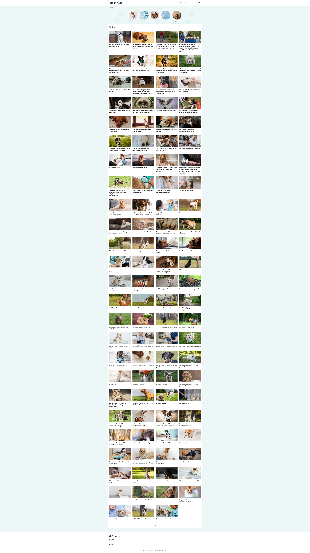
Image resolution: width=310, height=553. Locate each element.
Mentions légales (154, 550)
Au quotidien (176, 21)
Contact (111, 544)
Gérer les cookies (163, 550)
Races (191, 3)
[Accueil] (116, 3)
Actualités (183, 3)
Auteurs (111, 539)
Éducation (165, 21)
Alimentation (155, 21)
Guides (199, 3)
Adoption (133, 21)
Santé (144, 21)
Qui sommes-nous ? (114, 542)
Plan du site (146, 550)
